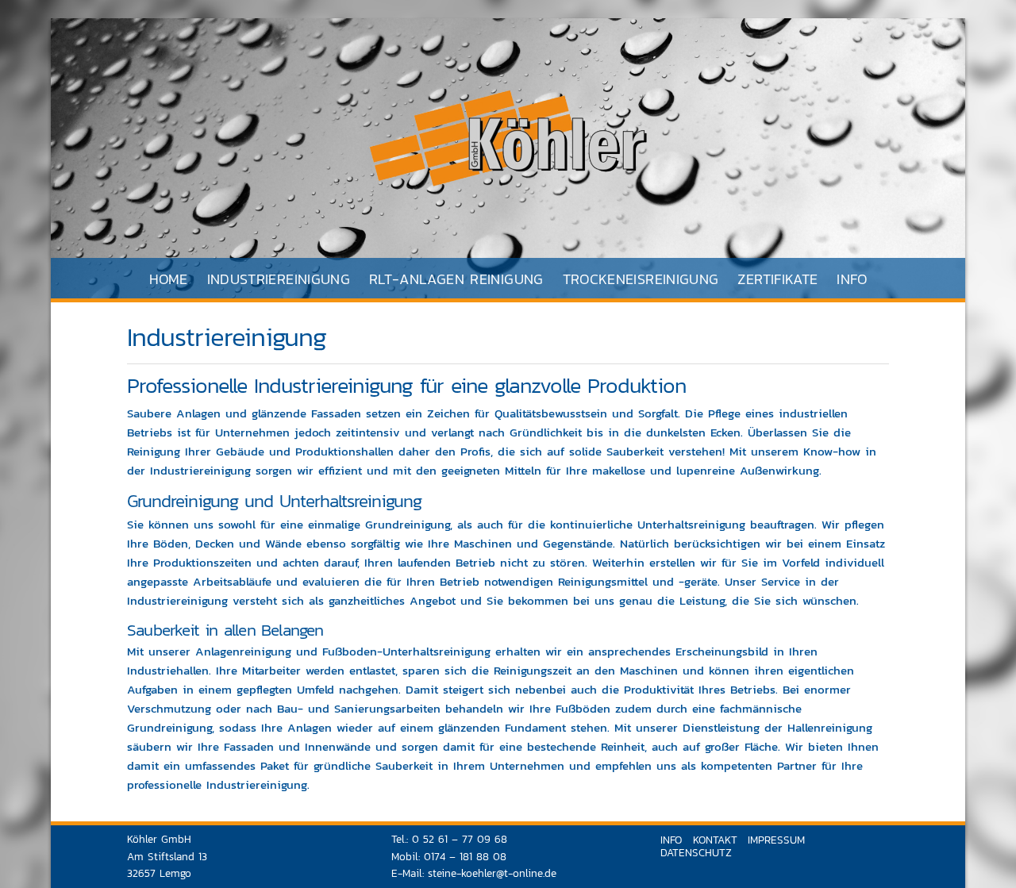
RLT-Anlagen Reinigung (456, 279)
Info (851, 279)
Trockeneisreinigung (641, 279)
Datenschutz (696, 852)
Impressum (776, 840)
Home (168, 279)
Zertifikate (777, 279)
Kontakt (715, 840)
